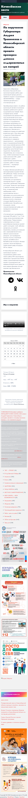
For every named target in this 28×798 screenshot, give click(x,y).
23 (23, 354)
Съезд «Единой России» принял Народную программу (11, 718)
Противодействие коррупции (13, 510)
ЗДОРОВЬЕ (7, 486)
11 (8, 351)
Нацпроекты (8, 501)
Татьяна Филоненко (19, 404)
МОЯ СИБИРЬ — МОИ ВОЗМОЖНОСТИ (11, 496)
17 (5, 354)
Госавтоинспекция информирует (13, 483)
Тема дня (7, 523)
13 (14, 351)
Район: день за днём (10, 513)
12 (11, 351)
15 (20, 351)
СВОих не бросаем (10, 520)
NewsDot (21, 797)
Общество (6, 24)
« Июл (13, 363)
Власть (6, 480)
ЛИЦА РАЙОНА (9, 489)
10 (5, 351)
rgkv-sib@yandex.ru (18, 451)
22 (20, 354)
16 (23, 351)
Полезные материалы (10, 507)
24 (5, 356)
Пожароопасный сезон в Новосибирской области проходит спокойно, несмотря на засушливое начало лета (13, 705)
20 (14, 354)
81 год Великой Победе (11, 474)
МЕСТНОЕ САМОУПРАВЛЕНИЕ (13, 492)
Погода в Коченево (8, 374)
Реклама (6, 516)
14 (17, 351)
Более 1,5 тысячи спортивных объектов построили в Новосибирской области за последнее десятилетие (13, 712)
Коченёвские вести (11, 8)
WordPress (11, 797)
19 (11, 354)
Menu (5, 17)
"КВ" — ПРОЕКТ (9, 470)
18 (8, 354)
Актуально (7, 477)
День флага (4, 700)
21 (17, 354)
